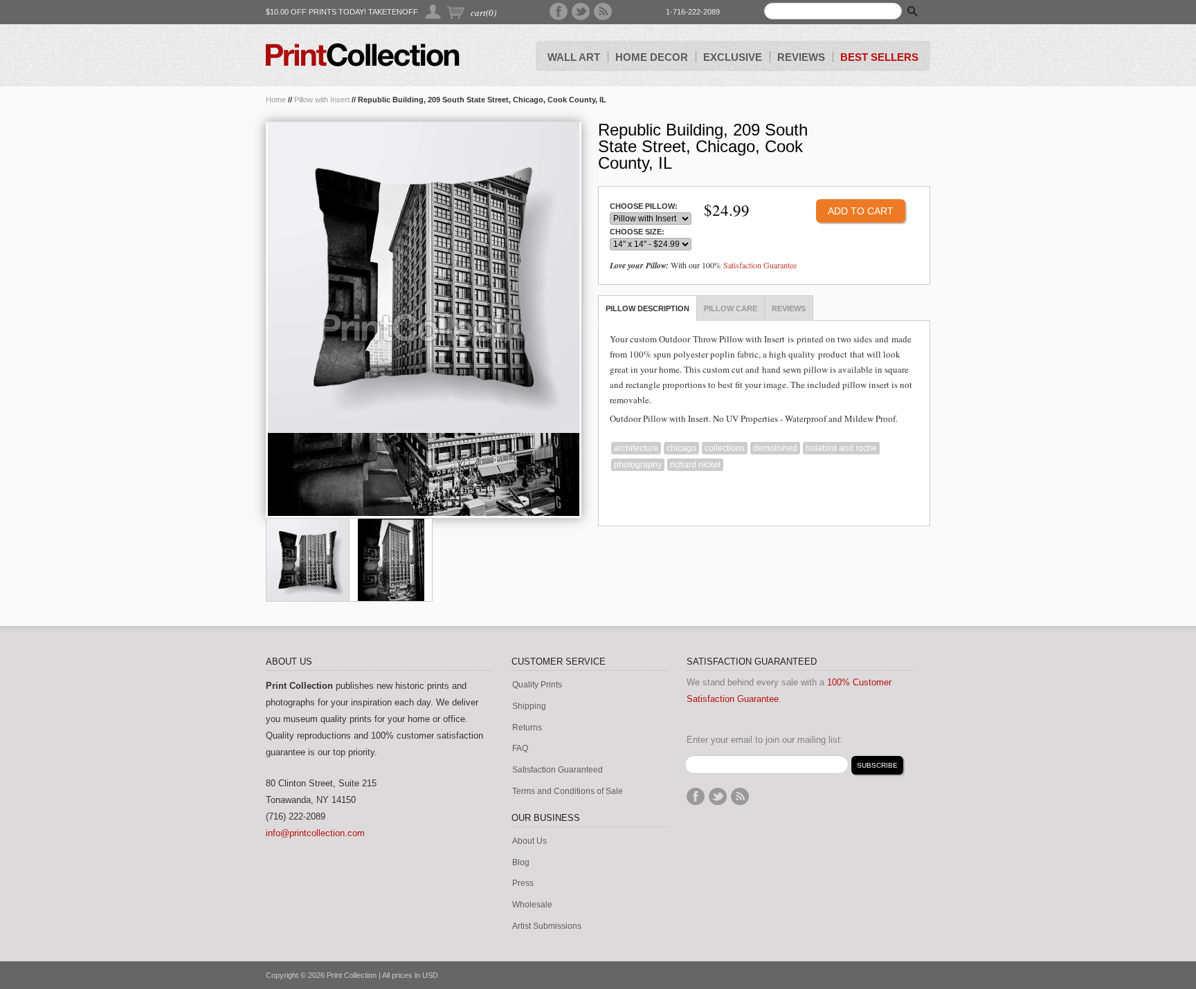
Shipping (529, 706)
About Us (529, 841)
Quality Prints (537, 685)
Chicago (681, 448)
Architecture (636, 448)
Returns (527, 728)
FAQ (520, 748)
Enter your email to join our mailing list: (765, 739)
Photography (638, 465)
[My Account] (433, 11)
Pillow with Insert (322, 99)
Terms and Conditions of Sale (567, 791)
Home (276, 99)
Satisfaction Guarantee (760, 264)
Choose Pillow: (644, 206)
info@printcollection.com (315, 833)
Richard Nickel (695, 465)
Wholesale (532, 905)
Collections (725, 448)
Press (523, 883)
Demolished (775, 448)
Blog (520, 863)
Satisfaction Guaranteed (557, 770)
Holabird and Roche (841, 448)
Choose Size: (637, 232)
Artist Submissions (546, 926)
